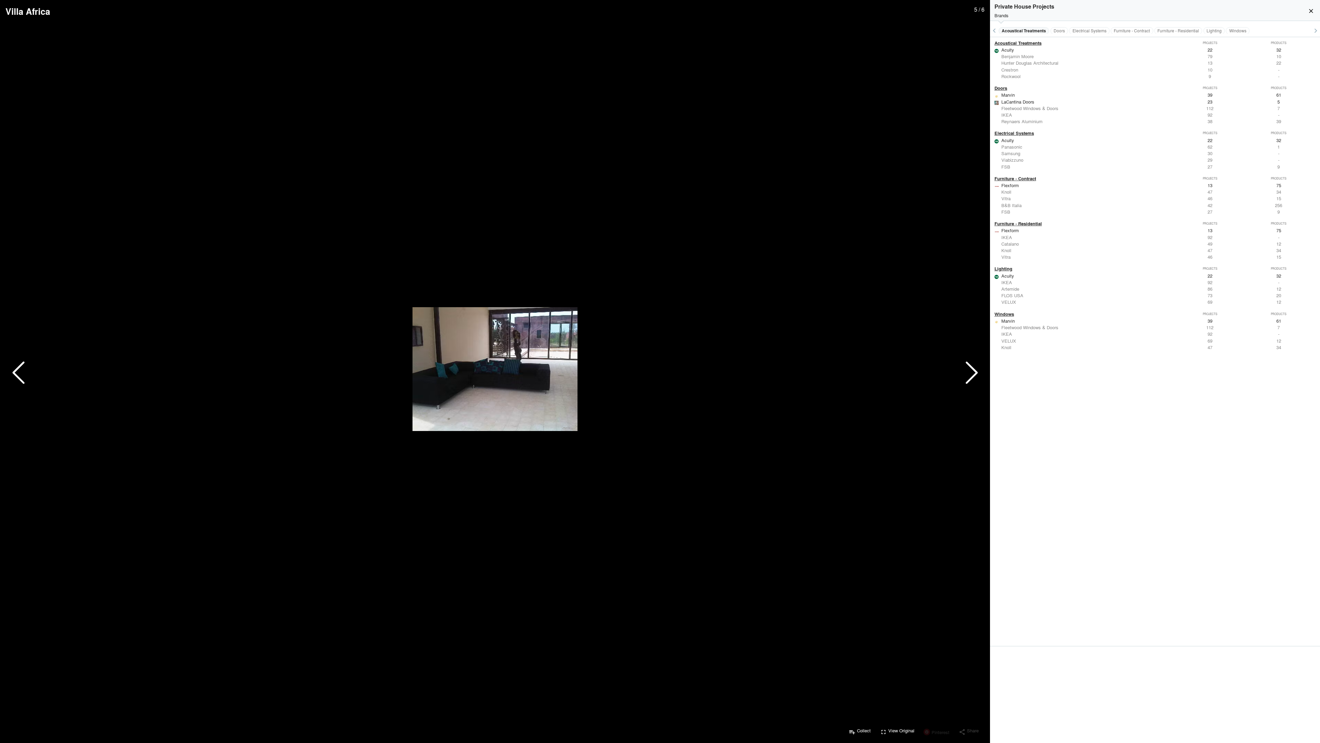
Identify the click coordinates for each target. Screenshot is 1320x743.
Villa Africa (28, 11)
